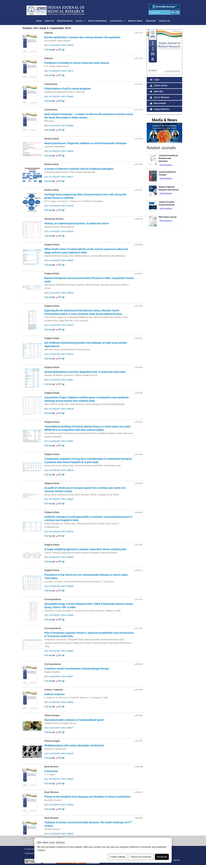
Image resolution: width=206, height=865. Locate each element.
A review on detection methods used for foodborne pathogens (78, 168)
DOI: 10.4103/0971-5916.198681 (58, 380)
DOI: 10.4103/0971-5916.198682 (58, 499)
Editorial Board (65, 21)
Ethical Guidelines (97, 21)
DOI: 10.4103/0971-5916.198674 (58, 470)
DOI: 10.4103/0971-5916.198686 (58, 151)
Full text (48, 49)
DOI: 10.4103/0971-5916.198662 (58, 779)
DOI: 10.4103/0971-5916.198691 (58, 676)
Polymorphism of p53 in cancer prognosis (67, 88)
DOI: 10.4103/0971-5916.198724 (58, 206)
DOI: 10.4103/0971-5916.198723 (58, 231)
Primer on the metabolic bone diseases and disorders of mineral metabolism (87, 796)
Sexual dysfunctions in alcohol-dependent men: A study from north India (84, 371)
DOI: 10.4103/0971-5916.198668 (58, 586)
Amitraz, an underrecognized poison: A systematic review (76, 223)
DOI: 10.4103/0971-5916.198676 (58, 293)
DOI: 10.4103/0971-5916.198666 (58, 615)
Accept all (162, 857)
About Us (49, 21)
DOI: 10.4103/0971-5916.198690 (58, 702)
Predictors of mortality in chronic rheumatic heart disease (76, 62)
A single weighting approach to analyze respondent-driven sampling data (85, 549)
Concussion (51, 771)
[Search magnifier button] (177, 12)
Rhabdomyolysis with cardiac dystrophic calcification (74, 745)
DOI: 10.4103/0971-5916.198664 (58, 805)
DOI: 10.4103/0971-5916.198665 (58, 557)
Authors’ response (54, 694)
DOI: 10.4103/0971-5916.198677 (58, 177)
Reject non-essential (141, 857)
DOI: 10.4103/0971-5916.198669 (58, 45)
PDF (60, 49)
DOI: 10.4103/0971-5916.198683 (58, 96)
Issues (79, 21)
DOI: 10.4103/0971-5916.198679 (58, 531)
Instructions (116, 21)
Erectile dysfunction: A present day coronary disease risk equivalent (82, 37)
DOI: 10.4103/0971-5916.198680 (58, 125)
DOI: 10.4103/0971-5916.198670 (58, 753)
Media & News (135, 21)
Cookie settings (117, 857)
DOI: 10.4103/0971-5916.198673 (58, 354)
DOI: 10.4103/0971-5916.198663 (58, 834)
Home (39, 21)
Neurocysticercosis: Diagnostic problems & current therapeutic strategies (85, 143)
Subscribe (151, 21)
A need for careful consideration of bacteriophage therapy (76, 668)
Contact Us (164, 21)
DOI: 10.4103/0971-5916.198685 (58, 260)
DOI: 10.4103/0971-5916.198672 (58, 71)
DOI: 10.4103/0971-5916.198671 (58, 728)
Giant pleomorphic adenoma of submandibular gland (74, 719)
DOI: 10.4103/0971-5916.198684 (58, 651)
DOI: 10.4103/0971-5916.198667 (58, 441)
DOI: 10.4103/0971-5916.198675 (58, 325)
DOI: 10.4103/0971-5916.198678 (58, 409)
